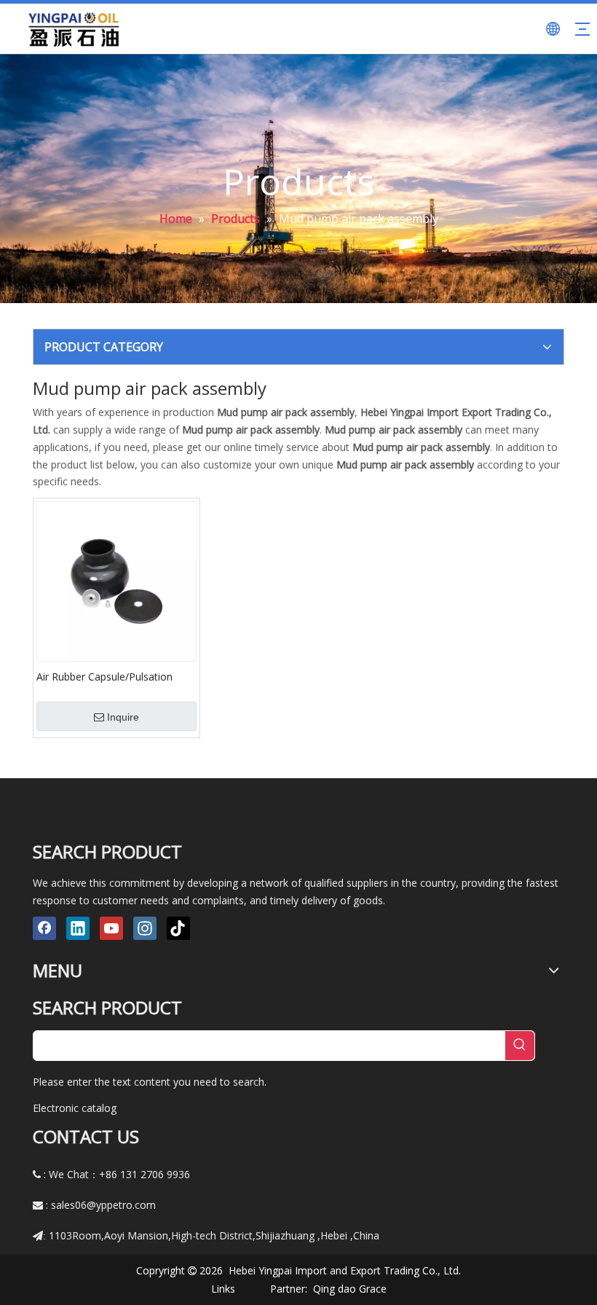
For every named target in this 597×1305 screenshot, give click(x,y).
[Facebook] (44, 928)
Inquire (123, 717)
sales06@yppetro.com (103, 1205)
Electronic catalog (74, 1108)
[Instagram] (145, 928)
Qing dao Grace (350, 1289)
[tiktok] (178, 928)
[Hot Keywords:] (519, 1045)
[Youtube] (111, 928)
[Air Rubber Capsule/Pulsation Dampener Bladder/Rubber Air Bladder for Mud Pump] (116, 580)
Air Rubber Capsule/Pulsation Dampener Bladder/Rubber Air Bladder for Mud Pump (107, 676)
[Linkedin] (78, 928)
